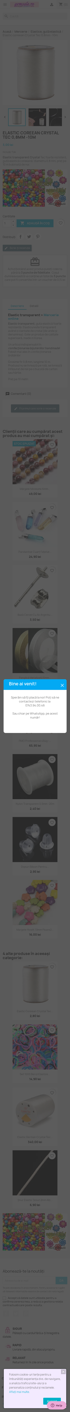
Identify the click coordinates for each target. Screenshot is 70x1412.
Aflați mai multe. (19, 1392)
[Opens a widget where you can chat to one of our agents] (56, 1405)
